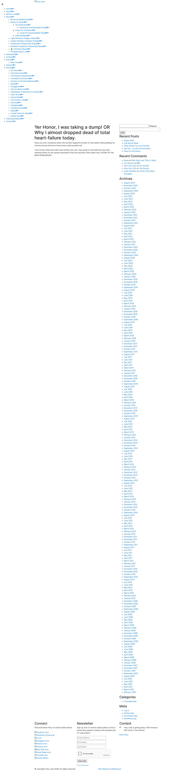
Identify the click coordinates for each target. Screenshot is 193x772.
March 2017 (129, 368)
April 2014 (128, 461)
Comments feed (130, 716)
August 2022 (129, 193)
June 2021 (128, 231)
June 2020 (128, 263)
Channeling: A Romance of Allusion (25, 92)
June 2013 (128, 488)
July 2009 (128, 614)
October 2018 (129, 317)
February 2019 (130, 306)
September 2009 (131, 609)
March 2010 (129, 593)
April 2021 (128, 236)
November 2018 (130, 314)
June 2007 (128, 681)
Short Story (15, 94)
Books (8, 17)
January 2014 (129, 469)
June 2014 (128, 456)
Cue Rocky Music (131, 143)
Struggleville (16, 86)
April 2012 (128, 526)
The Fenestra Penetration (21, 76)
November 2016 (130, 378)
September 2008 (131, 641)
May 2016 (128, 394)
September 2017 (131, 352)
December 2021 (130, 215)
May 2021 (128, 234)
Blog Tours (15, 62)
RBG (138, 163)
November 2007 (131, 668)
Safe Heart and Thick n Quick (143, 160)
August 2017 (129, 354)
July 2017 (128, 357)
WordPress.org (130, 718)
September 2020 (131, 255)
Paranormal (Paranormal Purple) (24, 43)
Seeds (13, 110)
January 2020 (130, 276)
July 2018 (128, 325)
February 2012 (130, 531)
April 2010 (128, 590)
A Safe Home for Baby (20, 113)
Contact (9, 121)
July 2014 (128, 453)
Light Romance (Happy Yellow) (24, 38)
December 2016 (130, 376)
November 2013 (130, 475)
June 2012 (128, 520)
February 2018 (130, 338)
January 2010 (129, 598)
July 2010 (128, 582)
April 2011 (128, 558)
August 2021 (129, 226)
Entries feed (129, 713)
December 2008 (131, 633)
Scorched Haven (18, 73)
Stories (9, 68)
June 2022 (128, 199)
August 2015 (129, 419)
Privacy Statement (83, 765)
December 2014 (130, 440)
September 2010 (131, 577)
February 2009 (130, 628)
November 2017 (130, 346)
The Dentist (144, 166)
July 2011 (128, 550)
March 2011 (128, 561)
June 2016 (128, 392)
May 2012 (128, 523)
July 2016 (128, 389)
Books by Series (17, 22)
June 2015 (128, 424)
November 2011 (130, 539)
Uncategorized (130, 701)
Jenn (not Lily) (130, 166)
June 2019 (128, 295)
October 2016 (129, 381)
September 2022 (131, 191)
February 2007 (130, 692)
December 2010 (130, 569)
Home (8, 9)
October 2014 (129, 445)
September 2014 (131, 448)
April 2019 (128, 301)
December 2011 (130, 537)
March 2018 (129, 335)
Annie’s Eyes (16, 116)
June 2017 (128, 360)
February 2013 (130, 499)
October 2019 (129, 285)
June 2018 (128, 327)
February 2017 (130, 370)
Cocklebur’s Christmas (20, 78)
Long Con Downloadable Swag (33, 33)
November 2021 (130, 217)
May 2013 (128, 491)
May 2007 (128, 684)
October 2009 (130, 606)
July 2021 (128, 228)
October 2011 (129, 542)
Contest (9, 57)
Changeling (15, 105)
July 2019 (128, 293)
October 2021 (129, 220)
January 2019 (129, 309)
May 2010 (128, 587)
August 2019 (129, 290)
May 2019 (128, 298)
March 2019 (129, 303)
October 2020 (130, 252)
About (8, 11)
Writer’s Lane (11, 14)
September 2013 (131, 480)
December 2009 (131, 601)
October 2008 (130, 638)
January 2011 (129, 566)
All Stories (15, 70)
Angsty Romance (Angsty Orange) (25, 41)
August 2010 (129, 579)
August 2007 (129, 676)
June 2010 (128, 585)
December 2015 (130, 408)
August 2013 (129, 483)
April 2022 (128, 204)
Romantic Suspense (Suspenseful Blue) (27, 46)
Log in (126, 710)
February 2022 (130, 209)
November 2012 (130, 507)
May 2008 (128, 652)
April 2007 (128, 687)
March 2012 (129, 528)
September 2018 (131, 319)
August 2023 (129, 183)
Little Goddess (21, 35)
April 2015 (128, 429)
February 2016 (130, 402)
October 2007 (130, 671)
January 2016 (129, 405)
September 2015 (131, 416)
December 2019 (130, 279)
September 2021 (131, 223)
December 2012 (130, 504)
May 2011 (128, 555)
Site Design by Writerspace (109, 769)
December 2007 (130, 665)
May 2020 (128, 266)
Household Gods (18, 108)
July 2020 (128, 260)
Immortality (15, 97)
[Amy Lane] (40, 1)
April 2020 (128, 268)
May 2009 (128, 620)
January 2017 (129, 373)
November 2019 (130, 282)
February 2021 (130, 242)
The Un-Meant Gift (18, 89)
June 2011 (128, 553)
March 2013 (129, 496)
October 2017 (129, 349)
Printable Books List (19, 51)
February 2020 (130, 274)
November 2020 (131, 250)
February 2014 (130, 467)
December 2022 (131, 185)
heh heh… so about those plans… (138, 148)
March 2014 (129, 464)
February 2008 (130, 660)
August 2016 (129, 386)
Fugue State (129, 140)
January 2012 (129, 534)
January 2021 (129, 244)
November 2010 (130, 571)
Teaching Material (13, 119)
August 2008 (129, 644)
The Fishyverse (21, 25)
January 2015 (129, 437)
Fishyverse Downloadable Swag (33, 27)
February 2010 (130, 595)
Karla (126, 160)
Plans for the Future (132, 151)
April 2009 (128, 622)
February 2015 (130, 435)
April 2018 (128, 333)
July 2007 (128, 679)
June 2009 (128, 617)
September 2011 (130, 545)
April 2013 (128, 494)
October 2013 (129, 478)
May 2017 (128, 362)
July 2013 (128, 486)
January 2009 (130, 630)
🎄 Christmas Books (19, 49)
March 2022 (129, 207)
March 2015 (129, 432)
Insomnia (14, 102)
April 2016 (128, 397)
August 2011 (129, 547)
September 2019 (131, 287)
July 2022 (128, 196)
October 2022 (130, 188)
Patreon (9, 65)
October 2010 (129, 574)
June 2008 (128, 649)
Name (13, 84)
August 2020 (129, 258)
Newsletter (10, 54)
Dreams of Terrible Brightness (23, 81)
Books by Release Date (20, 19)
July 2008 (128, 646)
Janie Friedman (130, 171)
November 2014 (130, 443)
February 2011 (130, 563)
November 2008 (131, 636)
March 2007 (129, 689)
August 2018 (129, 322)
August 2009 (129, 612)
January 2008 (130, 663)
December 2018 (130, 311)
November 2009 (131, 604)
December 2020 (131, 247)
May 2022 (128, 201)
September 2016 (131, 384)
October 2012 (129, 510)
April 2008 (128, 654)
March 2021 (129, 239)
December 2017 (130, 343)
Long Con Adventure (24, 30)
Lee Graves (128, 163)
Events (9, 60)
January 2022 (130, 212)
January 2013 (129, 502)
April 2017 (128, 365)
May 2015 (128, 427)
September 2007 (131, 673)
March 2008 (129, 657)
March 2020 (129, 271)
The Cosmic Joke (18, 100)
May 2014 (128, 459)
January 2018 (129, 341)
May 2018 (128, 330)
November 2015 (130, 411)
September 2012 (131, 512)
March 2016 (129, 400)
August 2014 (129, 451)
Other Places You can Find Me (136, 146)
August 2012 (129, 515)
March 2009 (129, 625)
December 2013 (130, 472)
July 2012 (128, 518)
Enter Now (123, 735)
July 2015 (128, 421)
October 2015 (129, 413)
